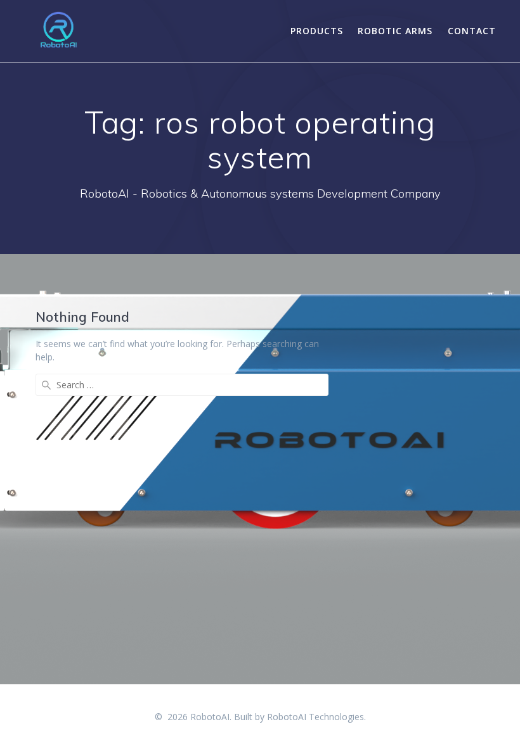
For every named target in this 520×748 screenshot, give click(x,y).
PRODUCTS (316, 31)
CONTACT (472, 31)
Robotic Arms (395, 31)
